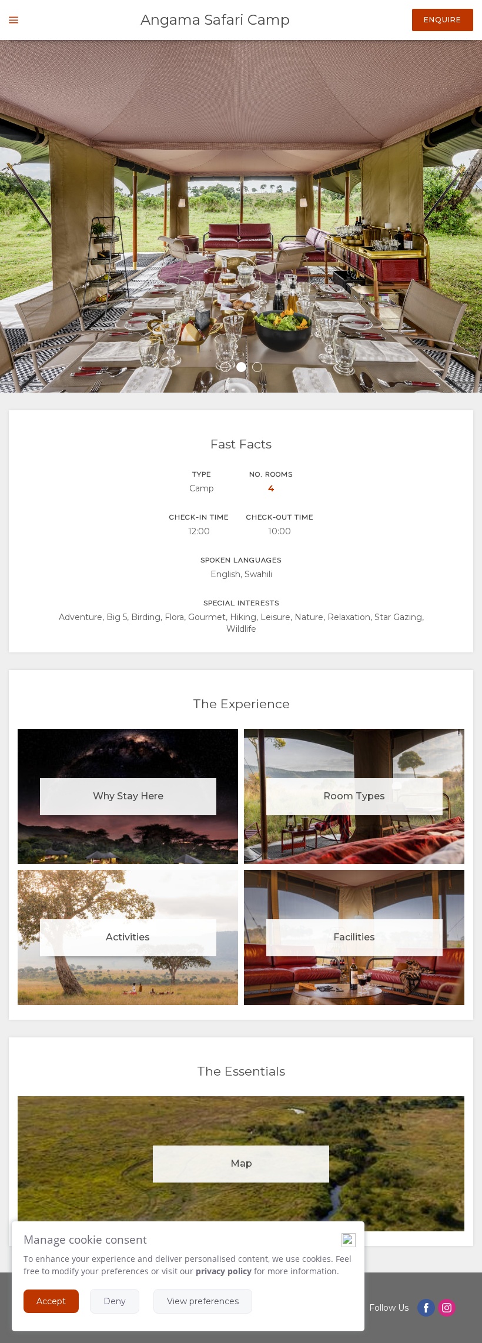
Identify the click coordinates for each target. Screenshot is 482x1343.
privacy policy (224, 1271)
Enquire (442, 19)
